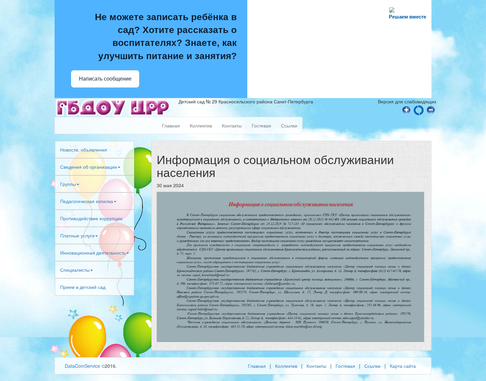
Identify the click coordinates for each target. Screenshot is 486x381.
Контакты (232, 125)
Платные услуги (77, 235)
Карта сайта (403, 366)
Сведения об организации (88, 166)
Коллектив (201, 125)
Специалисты (75, 269)
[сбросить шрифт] (419, 109)
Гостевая (261, 125)
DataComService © (85, 366)
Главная (171, 125)
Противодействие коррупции (91, 218)
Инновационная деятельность (93, 252)
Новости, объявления (83, 149)
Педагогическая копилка (86, 201)
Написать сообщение (105, 79)
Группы (68, 184)
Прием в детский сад (82, 287)
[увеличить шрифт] (406, 109)
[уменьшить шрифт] (431, 109)
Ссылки (289, 125)
